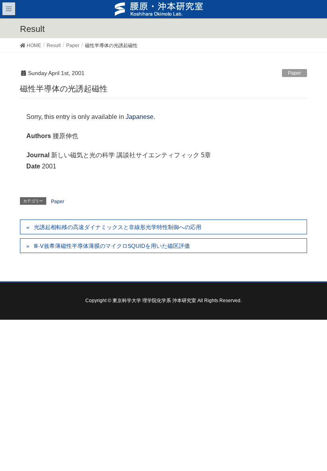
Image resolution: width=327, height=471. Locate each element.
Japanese (140, 116)
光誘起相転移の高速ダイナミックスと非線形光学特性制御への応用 (117, 227)
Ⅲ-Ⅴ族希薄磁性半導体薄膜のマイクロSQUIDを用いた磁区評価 (112, 246)
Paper (294, 73)
